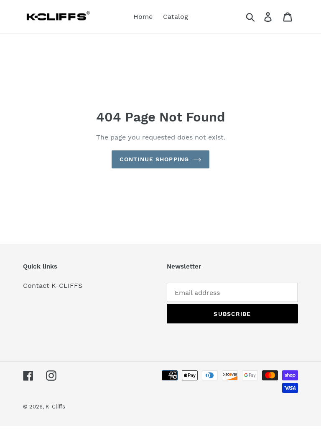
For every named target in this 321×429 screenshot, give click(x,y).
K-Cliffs (55, 406)
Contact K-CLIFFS (52, 285)
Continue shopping (154, 159)
